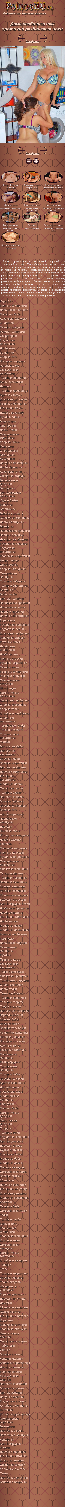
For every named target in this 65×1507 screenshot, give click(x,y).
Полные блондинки (13, 305)
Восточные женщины (14, 1435)
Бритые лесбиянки (13, 767)
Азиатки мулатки (11, 1358)
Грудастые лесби (12, 629)
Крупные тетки (10, 1240)
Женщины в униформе (8, 1288)
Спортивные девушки (8, 1122)
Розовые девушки (12, 676)
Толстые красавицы (14, 390)
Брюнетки (7, 526)
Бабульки (6, 590)
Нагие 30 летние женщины (10, 186)
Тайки (4, 1473)
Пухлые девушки (12, 327)
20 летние (7, 1180)
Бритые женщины (12, 1083)
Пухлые (5, 955)
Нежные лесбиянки (13, 934)
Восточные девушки (14, 1477)
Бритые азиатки (11, 1392)
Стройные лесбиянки (15, 713)
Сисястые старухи (12, 476)
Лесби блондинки (12, 522)
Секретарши (8, 336)
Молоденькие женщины (9, 1097)
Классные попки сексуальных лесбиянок (32, 207)
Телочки (5, 1264)
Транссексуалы (10, 1282)
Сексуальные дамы (13, 1171)
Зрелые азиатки (11, 1354)
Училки (5, 742)
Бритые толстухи (12, 598)
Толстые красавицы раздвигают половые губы (53, 227)
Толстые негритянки (14, 1273)
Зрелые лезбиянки (13, 891)
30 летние (7, 352)
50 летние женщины (14, 895)
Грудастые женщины (14, 624)
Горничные (7, 620)
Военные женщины (13, 882)
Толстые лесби (10, 1219)
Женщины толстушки (15, 917)
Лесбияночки (9, 921)
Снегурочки (8, 425)
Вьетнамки (7, 1426)
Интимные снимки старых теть (32, 186)
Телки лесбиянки (12, 993)
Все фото (32, 41)
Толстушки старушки (14, 980)
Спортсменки (9, 564)
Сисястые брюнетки (14, 976)
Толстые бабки (10, 792)
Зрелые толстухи (12, 1078)
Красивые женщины (14, 1236)
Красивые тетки (11, 471)
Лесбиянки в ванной (14, 310)
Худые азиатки (10, 1311)
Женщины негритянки (8, 777)
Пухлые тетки (9, 667)
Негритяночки (9, 560)
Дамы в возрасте (12, 412)
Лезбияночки (9, 654)
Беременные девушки (9, 482)
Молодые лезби (11, 925)
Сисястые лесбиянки (14, 700)
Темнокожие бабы (12, 725)
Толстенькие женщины (9, 1068)
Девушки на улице (13, 1298)
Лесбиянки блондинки (7, 648)
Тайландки (7, 1345)
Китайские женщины (14, 1405)
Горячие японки (11, 1371)
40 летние (7, 323)
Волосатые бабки (12, 797)
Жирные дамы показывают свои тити (10, 206)
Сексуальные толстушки (9, 436)
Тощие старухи (10, 1006)
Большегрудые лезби (15, 904)
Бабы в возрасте (11, 513)
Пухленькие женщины (8, 949)
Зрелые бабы (9, 1019)
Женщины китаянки (13, 1456)
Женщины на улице (14, 1189)
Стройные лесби (11, 984)
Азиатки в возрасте (13, 1482)
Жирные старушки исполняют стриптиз (53, 186)
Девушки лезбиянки (14, 463)
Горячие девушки (12, 1294)
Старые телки (9, 709)
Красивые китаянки (13, 1324)
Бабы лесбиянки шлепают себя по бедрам (11, 227)
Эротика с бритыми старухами (11, 246)
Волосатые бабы (12, 746)
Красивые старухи (12, 637)
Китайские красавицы (15, 1414)
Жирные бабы (10, 831)
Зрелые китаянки (12, 1388)
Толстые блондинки (14, 585)
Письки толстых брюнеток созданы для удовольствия (53, 207)
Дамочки (6, 1303)
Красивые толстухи (13, 399)
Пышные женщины (13, 403)
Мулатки (6, 1202)
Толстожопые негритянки (9, 736)
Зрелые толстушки (13, 1028)
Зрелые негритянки (13, 763)
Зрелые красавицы (13, 805)
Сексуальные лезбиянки (9, 863)
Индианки (7, 446)
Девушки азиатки (12, 1397)
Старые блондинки (13, 569)
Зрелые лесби (10, 758)
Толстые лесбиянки (13, 877)
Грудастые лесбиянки (7, 342)
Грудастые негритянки (8, 549)
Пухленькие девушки (14, 857)
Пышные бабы (10, 1206)
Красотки (6, 504)
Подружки (7, 1104)
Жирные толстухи (12, 1041)
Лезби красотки (10, 839)
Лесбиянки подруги (13, 943)
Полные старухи (11, 658)
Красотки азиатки (12, 1460)
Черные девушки (12, 535)
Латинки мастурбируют (32, 226)
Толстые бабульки (13, 581)
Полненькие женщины (8, 1056)
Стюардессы (9, 450)
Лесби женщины (11, 912)
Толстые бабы (10, 1074)
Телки (4, 1215)
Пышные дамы (10, 959)
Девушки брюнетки (13, 1184)
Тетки (4, 1269)
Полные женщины (12, 1167)
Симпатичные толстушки (9, 1254)
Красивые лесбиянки (14, 633)
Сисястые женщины (14, 869)
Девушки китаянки (12, 1367)
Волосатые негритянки (8, 752)
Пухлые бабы (9, 417)
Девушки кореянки (13, 1451)
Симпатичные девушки (9, 1114)
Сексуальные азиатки (9, 1377)
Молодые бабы (10, 1158)
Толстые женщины (13, 997)
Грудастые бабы (11, 1091)
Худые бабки (9, 500)
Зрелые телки (9, 1023)
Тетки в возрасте (11, 730)
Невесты (6, 844)
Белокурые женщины (15, 517)
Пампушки (7, 938)
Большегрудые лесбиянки (10, 494)
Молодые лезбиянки (14, 930)
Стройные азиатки (13, 1469)
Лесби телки (8, 989)
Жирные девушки (12, 1037)
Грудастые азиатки (13, 1401)
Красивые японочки (13, 1329)
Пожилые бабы (10, 314)
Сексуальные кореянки (9, 1420)
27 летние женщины (14, 1307)
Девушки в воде (11, 1145)
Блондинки (7, 488)
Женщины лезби (11, 408)
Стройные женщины (14, 1260)
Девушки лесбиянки (14, 539)
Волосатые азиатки (13, 1384)
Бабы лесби (8, 594)
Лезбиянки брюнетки (14, 908)
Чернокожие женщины (8, 820)
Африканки (8, 509)
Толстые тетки (10, 1132)
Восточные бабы (11, 1430)
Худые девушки (11, 1150)
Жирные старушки (13, 361)
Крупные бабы (10, 642)
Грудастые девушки (14, 543)
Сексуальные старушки (9, 682)
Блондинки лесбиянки (7, 456)
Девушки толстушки (14, 771)
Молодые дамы (11, 1163)
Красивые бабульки (13, 318)
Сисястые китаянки (13, 1341)
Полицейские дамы (13, 848)
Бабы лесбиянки (11, 382)
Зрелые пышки (10, 1176)
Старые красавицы (13, 704)
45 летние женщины (14, 1032)
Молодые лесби (11, 784)
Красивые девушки (13, 1193)
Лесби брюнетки (11, 467)
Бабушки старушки (13, 899)
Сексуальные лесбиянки (9, 371)
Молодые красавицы (14, 1197)
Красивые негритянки (15, 556)
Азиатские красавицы (15, 1363)
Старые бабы (9, 442)
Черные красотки (12, 611)
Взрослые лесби (11, 1015)
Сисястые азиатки (12, 1464)
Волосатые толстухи (14, 1010)
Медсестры (8, 421)
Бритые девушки (11, 1141)
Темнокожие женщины (8, 575)
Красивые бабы (11, 1154)
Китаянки (6, 1410)
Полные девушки (12, 852)
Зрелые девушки (12, 1277)
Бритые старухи (11, 395)
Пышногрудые (10, 1062)
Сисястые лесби (11, 788)
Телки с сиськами (12, 971)
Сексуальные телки (13, 1210)
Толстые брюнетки (13, 377)
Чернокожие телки (13, 607)
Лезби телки (8, 430)
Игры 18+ (6, 301)
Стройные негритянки (8, 719)
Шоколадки (8, 688)
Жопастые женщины (14, 835)
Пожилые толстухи (13, 1050)
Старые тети (8, 357)
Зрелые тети (8, 810)
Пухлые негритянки (13, 663)
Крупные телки (10, 1045)
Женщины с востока (14, 1316)
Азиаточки (7, 1439)
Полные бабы (9, 1108)
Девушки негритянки (14, 616)
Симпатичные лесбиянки (9, 694)
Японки (5, 1350)
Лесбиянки (7, 348)
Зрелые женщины (12, 886)
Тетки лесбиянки (11, 873)
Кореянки (6, 1320)
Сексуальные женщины (9, 1246)
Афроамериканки (12, 814)
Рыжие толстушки (12, 331)
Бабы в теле (8, 1223)
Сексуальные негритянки (9, 965)
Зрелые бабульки (12, 801)
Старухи (6, 1128)
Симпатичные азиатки (9, 1335)
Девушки (6, 826)
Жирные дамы (10, 365)
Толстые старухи (12, 1002)
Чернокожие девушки (15, 530)
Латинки (5, 386)
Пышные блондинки (14, 671)
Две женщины (10, 1087)
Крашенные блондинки (8, 1229)
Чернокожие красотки (15, 603)
